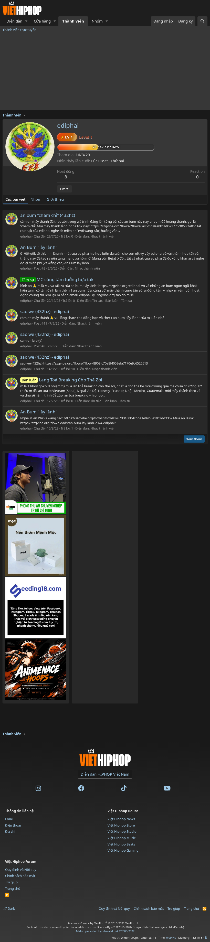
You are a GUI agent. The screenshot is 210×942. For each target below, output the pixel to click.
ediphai (26, 236)
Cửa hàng (42, 21)
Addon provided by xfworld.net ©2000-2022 (105, 931)
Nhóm (97, 21)
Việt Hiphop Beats (121, 844)
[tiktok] (124, 789)
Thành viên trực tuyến (19, 29)
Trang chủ (12, 888)
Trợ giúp (11, 882)
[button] (26, 21)
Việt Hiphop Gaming (123, 850)
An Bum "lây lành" (38, 247)
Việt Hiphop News (121, 819)
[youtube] (167, 789)
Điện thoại (13, 825)
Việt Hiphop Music (121, 838)
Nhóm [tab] (35, 199)
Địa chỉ (10, 831)
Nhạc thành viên (103, 236)
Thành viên (73, 21)
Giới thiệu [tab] (55, 199)
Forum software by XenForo (105, 923)
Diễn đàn (14, 21)
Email (9, 819)
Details (178, 927)
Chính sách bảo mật (20, 875)
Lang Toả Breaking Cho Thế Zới (62, 380)
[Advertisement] (105, 72)
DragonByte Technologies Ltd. (152, 927)
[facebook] (81, 789)
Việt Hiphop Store (121, 825)
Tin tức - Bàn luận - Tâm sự (112, 300)
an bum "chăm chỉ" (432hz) (47, 215)
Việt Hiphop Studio (122, 831)
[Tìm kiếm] (202, 21)
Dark (11, 908)
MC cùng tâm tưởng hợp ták (57, 279)
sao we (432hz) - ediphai (44, 311)
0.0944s (171, 937)
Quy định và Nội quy (20, 869)
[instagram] (38, 789)
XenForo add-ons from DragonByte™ (90, 927)
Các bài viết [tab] (15, 199)
